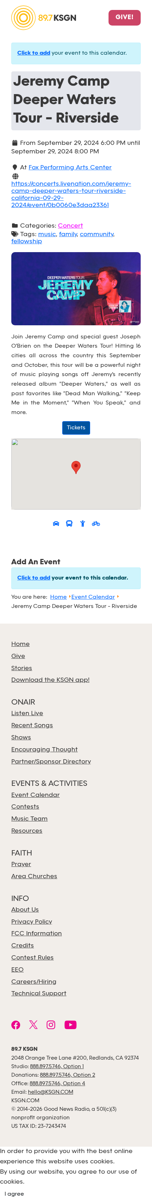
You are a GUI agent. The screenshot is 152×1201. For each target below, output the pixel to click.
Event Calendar (35, 795)
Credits (22, 945)
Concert (70, 226)
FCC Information (36, 933)
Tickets (76, 428)
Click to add (33, 53)
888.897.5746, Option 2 (67, 1075)
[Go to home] (43, 17)
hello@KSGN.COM (50, 1092)
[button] (76, 467)
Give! (125, 17)
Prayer (21, 864)
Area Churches (34, 876)
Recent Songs (32, 725)
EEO (17, 970)
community (96, 234)
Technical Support (38, 993)
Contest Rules (32, 958)
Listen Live (27, 713)
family (68, 234)
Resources (26, 831)
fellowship (26, 241)
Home (20, 644)
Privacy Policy (31, 922)
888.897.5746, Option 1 (57, 1067)
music (47, 234)
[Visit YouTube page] (70, 1026)
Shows (21, 737)
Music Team (29, 819)
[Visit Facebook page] (15, 1026)
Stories (21, 668)
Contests (25, 807)
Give (18, 656)
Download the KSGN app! (50, 680)
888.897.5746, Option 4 (57, 1084)
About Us (25, 910)
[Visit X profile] (33, 1026)
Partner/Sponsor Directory (51, 762)
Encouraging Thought (44, 749)
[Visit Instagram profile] (51, 1026)
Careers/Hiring (34, 982)
